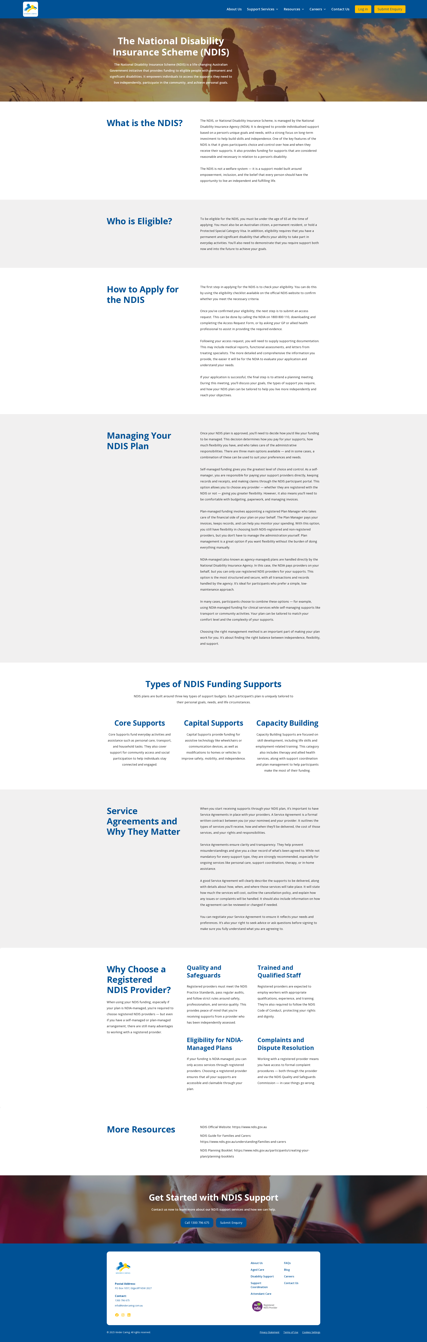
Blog (287, 1270)
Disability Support (262, 1276)
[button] (262, 9)
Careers (289, 1276)
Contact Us (340, 9)
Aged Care (257, 1270)
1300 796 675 (122, 1300)
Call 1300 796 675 (197, 1223)
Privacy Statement (269, 1332)
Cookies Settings (311, 1332)
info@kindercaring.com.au (129, 1305)
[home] (30, 9)
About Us (234, 9)
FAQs (287, 1263)
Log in (363, 9)
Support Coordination (259, 1285)
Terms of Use (290, 1332)
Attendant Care (261, 1294)
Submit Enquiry (390, 9)
